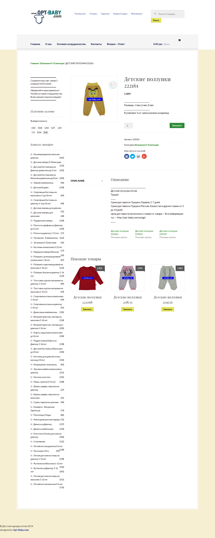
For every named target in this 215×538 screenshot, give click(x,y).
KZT (53, 128)
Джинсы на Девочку (43, 424)
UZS (60, 128)
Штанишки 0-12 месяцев (52, 63)
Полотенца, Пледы (42, 415)
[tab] (87, 180)
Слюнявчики (39, 441)
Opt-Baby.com (21, 529)
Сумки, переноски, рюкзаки (46, 402)
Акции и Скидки (120, 13)
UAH (47, 128)
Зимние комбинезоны (43, 182)
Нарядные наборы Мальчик (46, 252)
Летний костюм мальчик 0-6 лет (48, 484)
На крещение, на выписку (45, 364)
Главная (35, 44)
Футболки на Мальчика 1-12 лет (48, 463)
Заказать (177, 125)
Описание (78, 180)
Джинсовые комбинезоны (45, 312)
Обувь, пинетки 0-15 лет (45, 382)
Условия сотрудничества (71, 44)
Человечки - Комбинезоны (46, 238)
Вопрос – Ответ (116, 44)
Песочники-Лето (41, 451)
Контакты (96, 44)
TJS (33, 132)
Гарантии (105, 13)
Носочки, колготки (42, 377)
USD (33, 128)
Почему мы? (80, 13)
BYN (39, 132)
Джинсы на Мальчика (43, 429)
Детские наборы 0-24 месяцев (47, 162)
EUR (46, 132)
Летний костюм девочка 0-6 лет (48, 446)
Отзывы (93, 13)
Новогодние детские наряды (47, 419)
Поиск (156, 20)
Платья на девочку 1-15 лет (46, 233)
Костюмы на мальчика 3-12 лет (48, 247)
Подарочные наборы (43, 220)
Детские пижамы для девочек (47, 208)
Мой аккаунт (137, 13)
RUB (40, 128)
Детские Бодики (41, 187)
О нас (48, 44)
